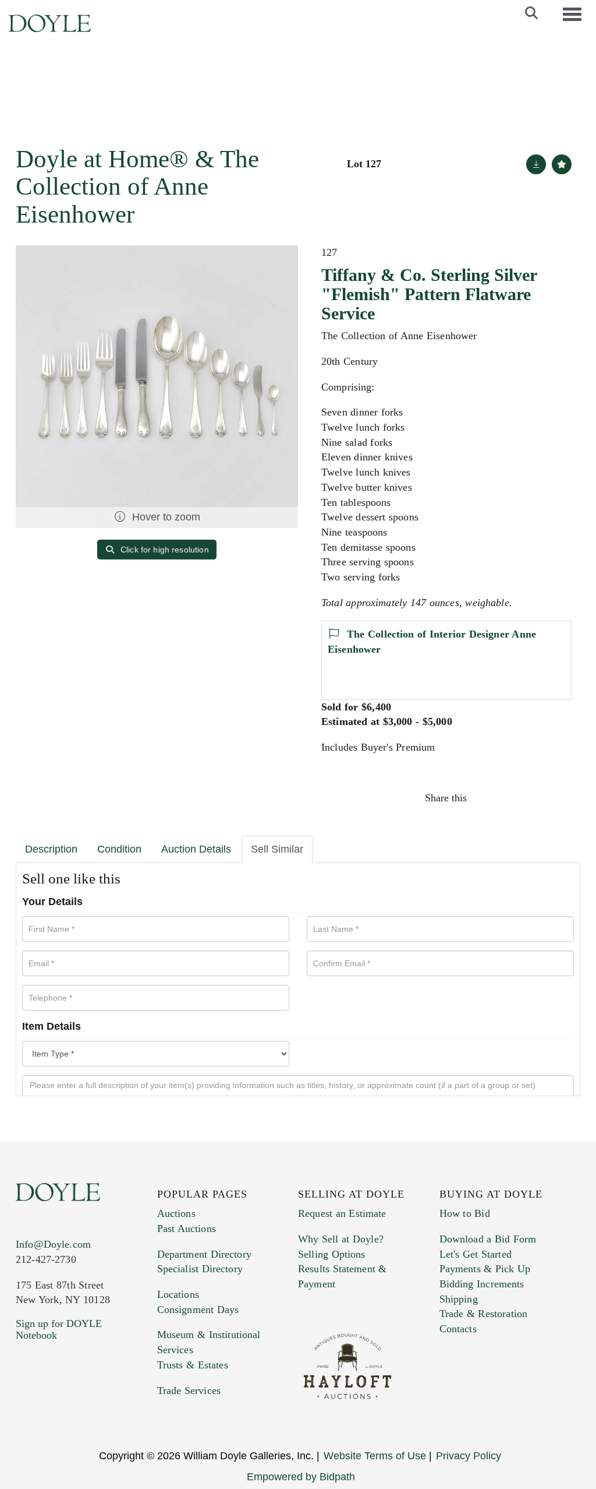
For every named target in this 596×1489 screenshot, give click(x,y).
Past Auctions (186, 1228)
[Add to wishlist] (562, 164)
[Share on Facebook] (487, 798)
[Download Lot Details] (536, 164)
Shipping (458, 1299)
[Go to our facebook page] (27, 1405)
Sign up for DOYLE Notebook (59, 1329)
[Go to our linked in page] (76, 1405)
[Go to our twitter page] (52, 1405)
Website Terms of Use (375, 1456)
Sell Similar (277, 849)
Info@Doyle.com (53, 1244)
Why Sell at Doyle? (341, 1239)
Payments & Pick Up (485, 1269)
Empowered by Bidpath (301, 1477)
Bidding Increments (481, 1284)
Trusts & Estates (192, 1365)
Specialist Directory (200, 1269)
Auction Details (196, 849)
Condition (119, 849)
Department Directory (204, 1254)
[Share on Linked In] (536, 798)
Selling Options (332, 1254)
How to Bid (464, 1213)
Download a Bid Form (488, 1239)
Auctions (176, 1213)
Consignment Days (198, 1309)
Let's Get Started (475, 1254)
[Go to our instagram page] (561, 798)
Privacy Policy (468, 1456)
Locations (178, 1294)
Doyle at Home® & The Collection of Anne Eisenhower (137, 186)
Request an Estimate (342, 1213)
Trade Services (189, 1390)
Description (51, 849)
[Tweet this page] (512, 798)
